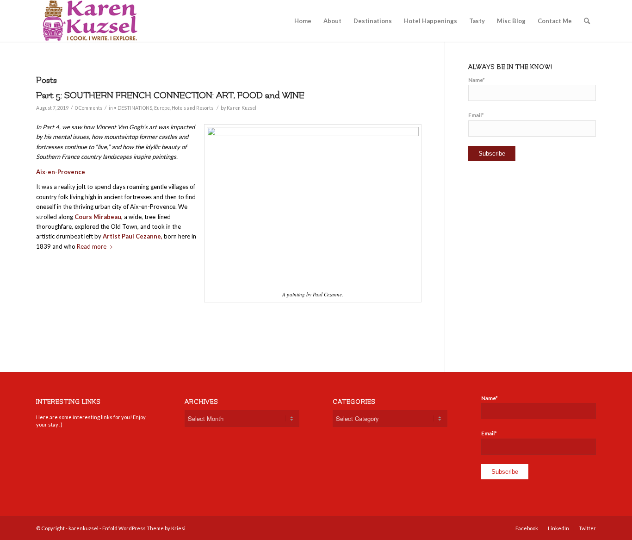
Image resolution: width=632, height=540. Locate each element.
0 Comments (88, 108)
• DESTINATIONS (133, 108)
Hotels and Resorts (192, 108)
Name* (476, 79)
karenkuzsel (83, 528)
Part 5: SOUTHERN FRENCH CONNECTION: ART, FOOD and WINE (170, 95)
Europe (162, 108)
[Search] (587, 21)
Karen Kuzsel (241, 108)
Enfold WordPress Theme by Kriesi (144, 528)
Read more (91, 246)
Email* (476, 115)
